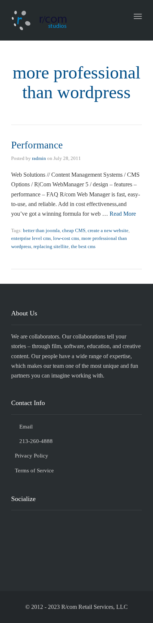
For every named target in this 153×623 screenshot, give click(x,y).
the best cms (83, 246)
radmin (39, 158)
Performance (37, 145)
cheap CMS (73, 230)
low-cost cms (66, 238)
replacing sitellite (51, 246)
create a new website (108, 230)
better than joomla (41, 230)
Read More (123, 214)
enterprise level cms (31, 238)
